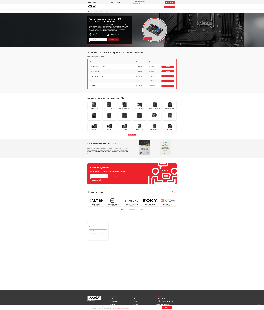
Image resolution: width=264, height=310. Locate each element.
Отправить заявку (113, 39)
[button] (172, 191)
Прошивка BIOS (94, 71)
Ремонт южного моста (96, 81)
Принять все (167, 307)
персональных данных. (122, 41)
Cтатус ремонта (169, 2)
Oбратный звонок (170, 6)
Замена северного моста (97, 76)
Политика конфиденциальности (121, 308)
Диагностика (93, 85)
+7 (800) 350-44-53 (139, 2)
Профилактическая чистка (97, 66)
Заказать (168, 66)
